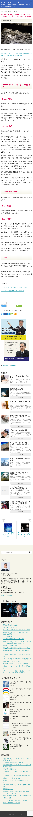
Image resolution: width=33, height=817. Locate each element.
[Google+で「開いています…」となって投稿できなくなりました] (5, 446)
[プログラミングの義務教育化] (5, 433)
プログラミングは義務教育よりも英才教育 (20, 416)
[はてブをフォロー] (8, 314)
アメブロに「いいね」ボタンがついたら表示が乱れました (20, 488)
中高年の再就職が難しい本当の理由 (13, 639)
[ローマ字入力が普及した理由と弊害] (5, 379)
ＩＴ (13, 20)
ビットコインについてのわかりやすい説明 (14, 287)
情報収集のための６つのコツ (11, 661)
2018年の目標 (7, 798)
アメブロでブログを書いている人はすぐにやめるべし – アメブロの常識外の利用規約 (20, 732)
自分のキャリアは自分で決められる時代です (16, 775)
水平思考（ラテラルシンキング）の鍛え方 (15, 663)
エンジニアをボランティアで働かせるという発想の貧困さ (20, 502)
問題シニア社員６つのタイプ (11, 645)
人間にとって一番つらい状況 (11, 778)
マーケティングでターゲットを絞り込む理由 (16, 630)
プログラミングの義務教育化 (19, 430)
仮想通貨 (5, 365)
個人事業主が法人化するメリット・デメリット (17, 795)
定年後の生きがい (8, 789)
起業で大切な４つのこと (10, 627)
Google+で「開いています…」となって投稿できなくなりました (20, 444)
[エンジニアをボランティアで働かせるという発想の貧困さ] (5, 505)
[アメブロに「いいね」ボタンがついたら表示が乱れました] (5, 490)
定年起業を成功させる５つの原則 (13, 762)
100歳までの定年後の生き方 (11, 803)
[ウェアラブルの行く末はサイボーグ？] (5, 405)
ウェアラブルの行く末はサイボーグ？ (20, 402)
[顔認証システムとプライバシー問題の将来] (5, 476)
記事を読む (20, 385)
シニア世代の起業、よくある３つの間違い (15, 800)
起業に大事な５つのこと (10, 625)
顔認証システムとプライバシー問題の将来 (20, 473)
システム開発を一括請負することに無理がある (17, 659)
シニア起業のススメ (9, 636)
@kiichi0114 (14, 365)
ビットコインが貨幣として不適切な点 (12, 291)
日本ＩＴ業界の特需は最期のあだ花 (20, 459)
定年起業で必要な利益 (9, 769)
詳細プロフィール (6, 595)
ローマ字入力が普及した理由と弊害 (20, 377)
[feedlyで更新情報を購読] (11, 314)
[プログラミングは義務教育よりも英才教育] (5, 419)
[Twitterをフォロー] (2, 314)
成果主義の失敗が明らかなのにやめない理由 (16, 648)
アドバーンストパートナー (11, 2)
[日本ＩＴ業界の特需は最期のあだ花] (5, 462)
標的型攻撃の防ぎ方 (16, 389)
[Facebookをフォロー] (5, 314)
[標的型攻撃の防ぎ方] (5, 392)
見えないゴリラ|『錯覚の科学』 (20, 716)
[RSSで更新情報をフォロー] (15, 314)
